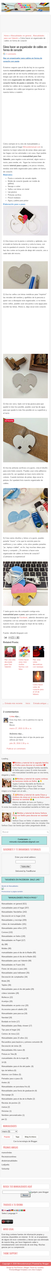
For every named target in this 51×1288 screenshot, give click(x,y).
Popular (7, 1137)
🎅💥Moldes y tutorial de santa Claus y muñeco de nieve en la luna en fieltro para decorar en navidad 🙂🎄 (30, 797)
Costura (5, 932)
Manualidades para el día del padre (16, 989)
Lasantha (40, 1267)
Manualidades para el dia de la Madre (17, 1099)
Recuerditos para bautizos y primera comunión (21, 1042)
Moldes (5, 948)
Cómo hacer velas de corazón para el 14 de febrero (38, 689)
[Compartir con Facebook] (18, 637)
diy (3, 944)
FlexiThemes (18, 1267)
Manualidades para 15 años (13, 1038)
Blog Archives (30, 1137)
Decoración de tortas (10, 1046)
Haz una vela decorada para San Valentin (10, 663)
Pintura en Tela (8, 1054)
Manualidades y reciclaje (12, 920)
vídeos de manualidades (12, 924)
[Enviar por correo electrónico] (9, 637)
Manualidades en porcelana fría (14, 1087)
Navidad (5, 1017)
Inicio (28, 703)
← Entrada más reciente (12, 703)
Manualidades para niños (12, 928)
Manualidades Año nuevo (12, 1050)
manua (4, 1107)
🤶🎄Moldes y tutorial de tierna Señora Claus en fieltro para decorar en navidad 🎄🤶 (30, 815)
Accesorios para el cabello (12, 1009)
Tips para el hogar (9, 1030)
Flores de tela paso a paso (12, 969)
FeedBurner (31, 871)
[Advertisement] (24, 23)
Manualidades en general (21, 36)
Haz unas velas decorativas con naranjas (38, 663)
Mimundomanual (24, 1264)
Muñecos (5, 997)
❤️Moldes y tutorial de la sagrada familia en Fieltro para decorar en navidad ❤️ (30, 764)
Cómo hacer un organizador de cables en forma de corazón (25, 48)
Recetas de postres (10, 1103)
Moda (4, 981)
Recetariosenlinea (9, 1157)
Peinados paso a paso (11, 1079)
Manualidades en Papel (11, 940)
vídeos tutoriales (8, 993)
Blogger (34, 1141)
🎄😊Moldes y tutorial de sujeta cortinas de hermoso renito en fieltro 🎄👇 (30, 780)
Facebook (23, 617)
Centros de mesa (9, 1034)
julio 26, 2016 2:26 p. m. (19, 743)
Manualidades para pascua (13, 1013)
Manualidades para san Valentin (15, 961)
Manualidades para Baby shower (15, 1026)
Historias (5, 1111)
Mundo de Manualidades (10, 886)
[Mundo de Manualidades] (3, 889)
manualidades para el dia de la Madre (17, 952)
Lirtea (11, 716)
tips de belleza (7, 1070)
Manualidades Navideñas (12, 912)
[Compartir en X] (15, 637)
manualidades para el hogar (13, 908)
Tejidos (4, 985)
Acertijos (5, 1001)
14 (3, 1062)
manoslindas (7, 1153)
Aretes (4, 1082)
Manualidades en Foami (11, 965)
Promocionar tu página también (12, 891)
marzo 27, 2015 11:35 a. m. (20, 728)
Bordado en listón (9, 1022)
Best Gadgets (37, 1270)
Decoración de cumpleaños (13, 977)
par (3, 1119)
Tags (17, 1137)
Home (6, 36)
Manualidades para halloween (14, 973)
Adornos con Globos (10, 1074)
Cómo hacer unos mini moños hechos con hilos (24, 664)
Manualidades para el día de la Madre (17, 957)
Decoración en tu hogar (11, 916)
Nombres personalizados (12, 1115)
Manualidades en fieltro (11, 936)
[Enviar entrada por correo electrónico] (5, 637)
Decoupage (6, 1095)
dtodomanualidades (9, 1161)
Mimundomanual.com (32, 147)
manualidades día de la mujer (14, 1058)
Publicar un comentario (16, 749)
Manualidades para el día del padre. (16, 1066)
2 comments (11, 54)
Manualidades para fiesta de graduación (18, 1091)
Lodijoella (5, 1165)
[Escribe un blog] (12, 637)
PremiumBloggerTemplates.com (20, 1270)
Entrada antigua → (41, 703)
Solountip (5, 1169)
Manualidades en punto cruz (13, 1005)
